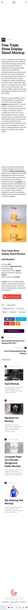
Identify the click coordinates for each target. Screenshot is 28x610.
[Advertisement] (14, 19)
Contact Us (23, 602)
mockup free (13, 312)
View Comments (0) (13, 331)
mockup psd (22, 312)
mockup (5, 312)
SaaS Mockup (12, 383)
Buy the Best (5, 602)
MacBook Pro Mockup (12, 419)
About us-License (14, 602)
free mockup (20, 308)
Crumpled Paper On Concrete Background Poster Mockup (13, 461)
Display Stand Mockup (8, 308)
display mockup (11, 305)
